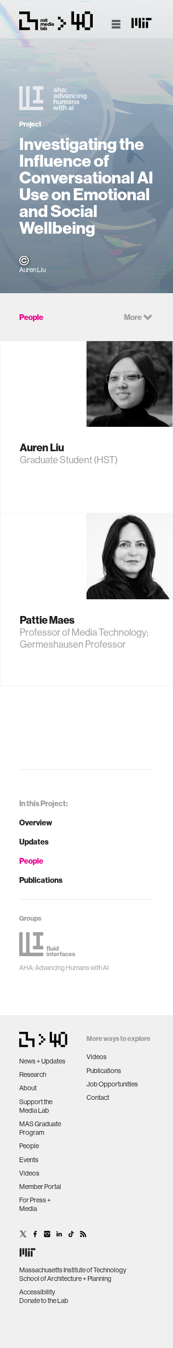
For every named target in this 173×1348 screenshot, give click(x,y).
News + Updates (42, 1061)
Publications (40, 880)
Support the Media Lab (35, 1106)
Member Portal (40, 1186)
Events (28, 1159)
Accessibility (37, 1292)
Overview (35, 822)
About (28, 1088)
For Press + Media (35, 1204)
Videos (29, 1173)
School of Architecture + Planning (65, 1278)
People (31, 861)
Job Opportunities (112, 1084)
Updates (34, 841)
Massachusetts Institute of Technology (72, 1270)
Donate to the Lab (43, 1300)
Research (32, 1074)
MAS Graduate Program (40, 1128)
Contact (97, 1097)
